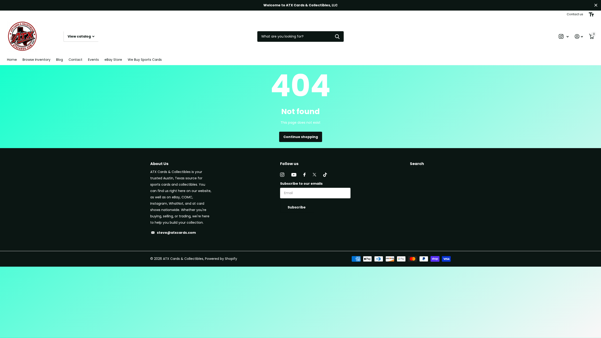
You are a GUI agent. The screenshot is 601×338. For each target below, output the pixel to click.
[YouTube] (293, 175)
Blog (59, 59)
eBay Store (113, 59)
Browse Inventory (36, 59)
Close (596, 5)
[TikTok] (325, 175)
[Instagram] (282, 175)
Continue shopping (300, 136)
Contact (75, 59)
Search (417, 163)
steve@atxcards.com (176, 232)
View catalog (80, 36)
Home (12, 59)
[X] (314, 174)
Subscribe (297, 207)
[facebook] (304, 175)
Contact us (575, 14)
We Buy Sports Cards (145, 59)
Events (93, 59)
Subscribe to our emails (301, 183)
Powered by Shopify (221, 258)
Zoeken (337, 36)
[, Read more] (564, 36)
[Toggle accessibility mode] (591, 15)
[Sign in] (578, 36)
